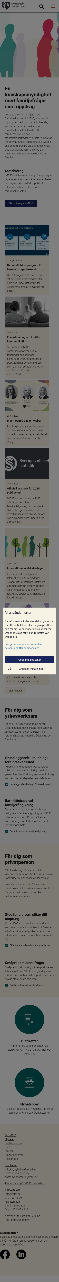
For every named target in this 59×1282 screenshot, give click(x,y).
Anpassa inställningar (31, 668)
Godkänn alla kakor (29, 659)
